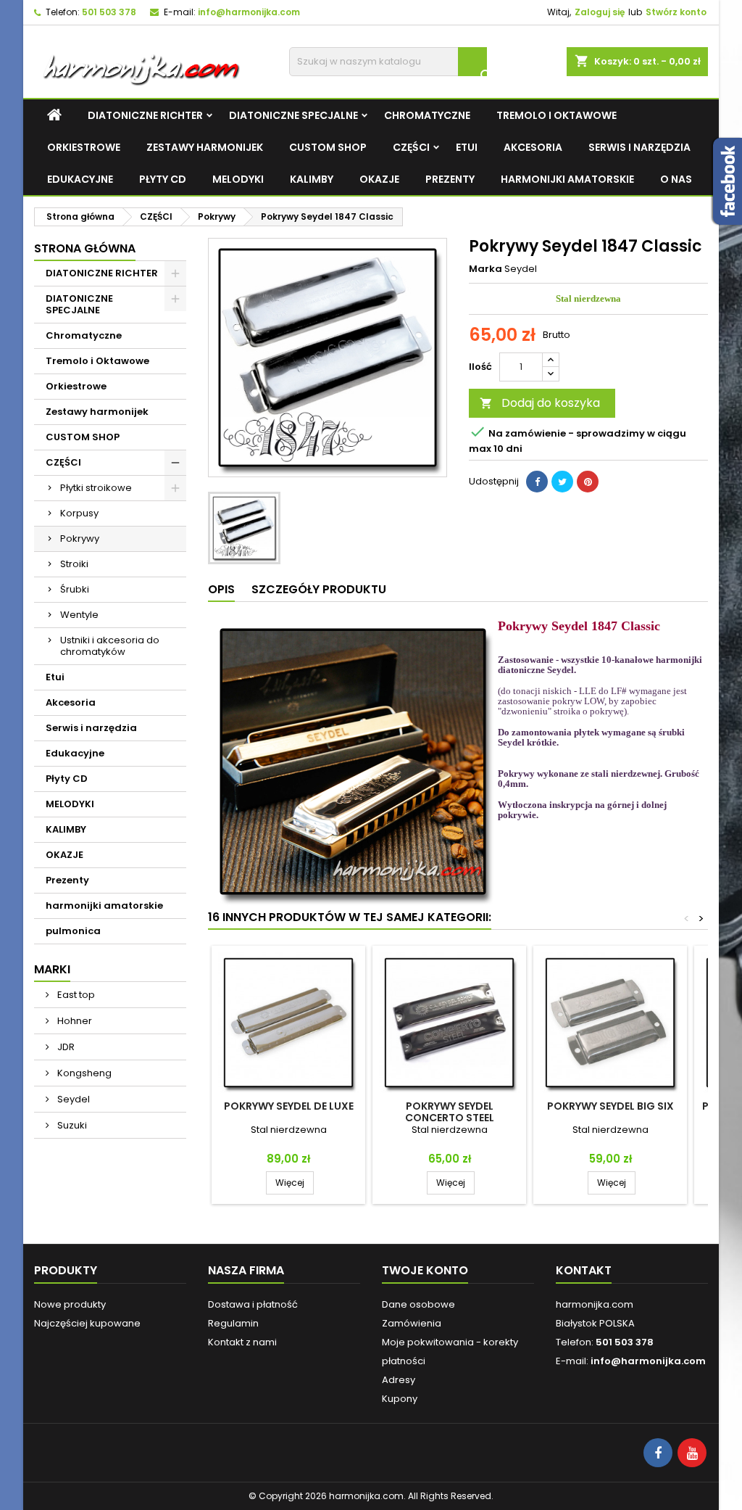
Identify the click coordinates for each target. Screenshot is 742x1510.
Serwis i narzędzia (639, 147)
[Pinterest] (588, 481)
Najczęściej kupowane (87, 1323)
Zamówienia (411, 1323)
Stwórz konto (676, 12)
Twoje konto (425, 1270)
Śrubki (74, 589)
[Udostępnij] (537, 481)
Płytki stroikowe (96, 488)
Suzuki (71, 1125)
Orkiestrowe (83, 147)
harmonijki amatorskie (567, 179)
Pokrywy (79, 538)
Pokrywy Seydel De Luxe (289, 1106)
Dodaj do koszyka (540, 403)
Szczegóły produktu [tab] (318, 589)
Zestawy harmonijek (204, 147)
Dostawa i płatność (253, 1304)
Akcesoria (533, 147)
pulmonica (73, 931)
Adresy (398, 1380)
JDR (65, 1047)
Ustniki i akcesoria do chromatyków (109, 646)
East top (75, 995)
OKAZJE (379, 179)
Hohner (73, 1021)
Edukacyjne (80, 179)
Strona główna (85, 248)
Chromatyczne (427, 115)
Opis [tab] (221, 589)
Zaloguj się (600, 12)
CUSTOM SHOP (328, 147)
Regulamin (233, 1323)
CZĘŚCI (411, 147)
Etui (467, 147)
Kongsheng (83, 1073)
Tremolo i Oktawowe (556, 115)
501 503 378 (109, 12)
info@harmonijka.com (249, 12)
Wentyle (79, 615)
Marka (485, 269)
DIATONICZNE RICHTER (145, 115)
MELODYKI (238, 179)
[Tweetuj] (562, 481)
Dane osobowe (418, 1304)
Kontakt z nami (242, 1342)
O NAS (676, 179)
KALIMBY (311, 179)
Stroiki (74, 564)
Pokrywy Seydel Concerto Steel (449, 1112)
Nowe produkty (70, 1304)
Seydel (72, 1099)
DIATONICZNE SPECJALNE (293, 115)
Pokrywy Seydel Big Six (610, 1106)
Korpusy (79, 513)
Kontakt (584, 1270)
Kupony (399, 1399)
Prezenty (450, 179)
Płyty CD (162, 179)
